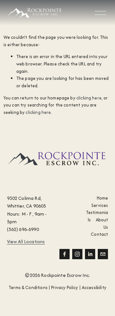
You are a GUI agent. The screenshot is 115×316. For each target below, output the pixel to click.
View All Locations (26, 241)
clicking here (89, 98)
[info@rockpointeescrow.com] (103, 254)
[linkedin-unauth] (90, 254)
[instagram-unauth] (77, 254)
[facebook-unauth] (64, 254)
